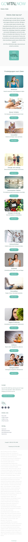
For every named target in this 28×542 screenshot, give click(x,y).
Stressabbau (14, 291)
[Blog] (9, 408)
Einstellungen (14, 540)
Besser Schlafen (14, 112)
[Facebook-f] (3, 408)
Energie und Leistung (14, 167)
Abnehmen (14, 89)
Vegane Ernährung (14, 322)
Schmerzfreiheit (14, 244)
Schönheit (14, 268)
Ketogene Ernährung (14, 213)
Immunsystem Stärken (14, 190)
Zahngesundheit (14, 367)
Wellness (14, 345)
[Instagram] (6, 408)
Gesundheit (14, 135)
